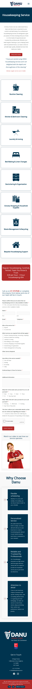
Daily (5, 366)
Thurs (23, 394)
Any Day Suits (12, 396)
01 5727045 (14, 291)
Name (4, 310)
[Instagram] (18, 674)
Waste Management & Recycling (12, 348)
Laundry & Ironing (8, 339)
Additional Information (8, 377)
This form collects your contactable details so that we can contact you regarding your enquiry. (15, 410)
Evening (22, 403)
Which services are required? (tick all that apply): (15, 333)
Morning (6, 403)
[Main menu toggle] (29, 4)
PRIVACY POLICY (20, 686)
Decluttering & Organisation (11, 345)
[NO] (30, 684)
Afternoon (14, 403)
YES (9, 686)
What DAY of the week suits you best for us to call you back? (15, 391)
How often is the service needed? (11, 358)
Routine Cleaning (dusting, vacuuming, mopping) (16, 335)
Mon (5, 394)
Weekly (6, 362)
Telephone (20, 319)
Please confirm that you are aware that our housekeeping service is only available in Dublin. (15, 302)
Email (4, 319)
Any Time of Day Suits (9, 406)
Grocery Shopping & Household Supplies (14, 343)
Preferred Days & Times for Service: (12, 370)
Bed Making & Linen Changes (11, 341)
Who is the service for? (8, 325)
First (3, 315)
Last (18, 315)
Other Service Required (8, 351)
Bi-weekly (6, 364)
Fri (5, 396)
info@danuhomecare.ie (16, 670)
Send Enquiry (8, 428)
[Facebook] (14, 674)
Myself (6, 327)
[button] (16, 454)
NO (13, 686)
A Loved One (7, 329)
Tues (11, 394)
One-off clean (7, 360)
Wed (17, 394)
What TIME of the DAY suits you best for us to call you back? (15, 400)
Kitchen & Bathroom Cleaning (11, 337)
